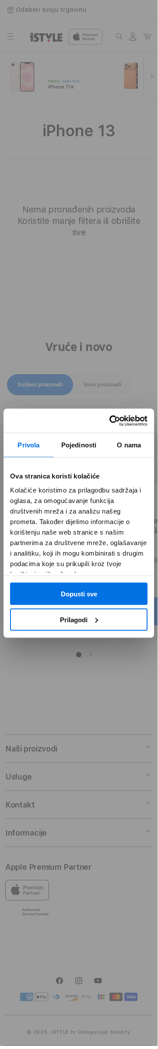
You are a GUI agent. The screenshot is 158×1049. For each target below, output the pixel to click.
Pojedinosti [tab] (78, 445)
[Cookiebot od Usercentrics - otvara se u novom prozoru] (111, 420)
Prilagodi (74, 619)
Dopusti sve (79, 594)
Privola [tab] (28, 445)
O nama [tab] (129, 445)
